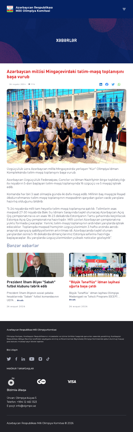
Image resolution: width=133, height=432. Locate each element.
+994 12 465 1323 (27, 401)
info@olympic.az (26, 405)
